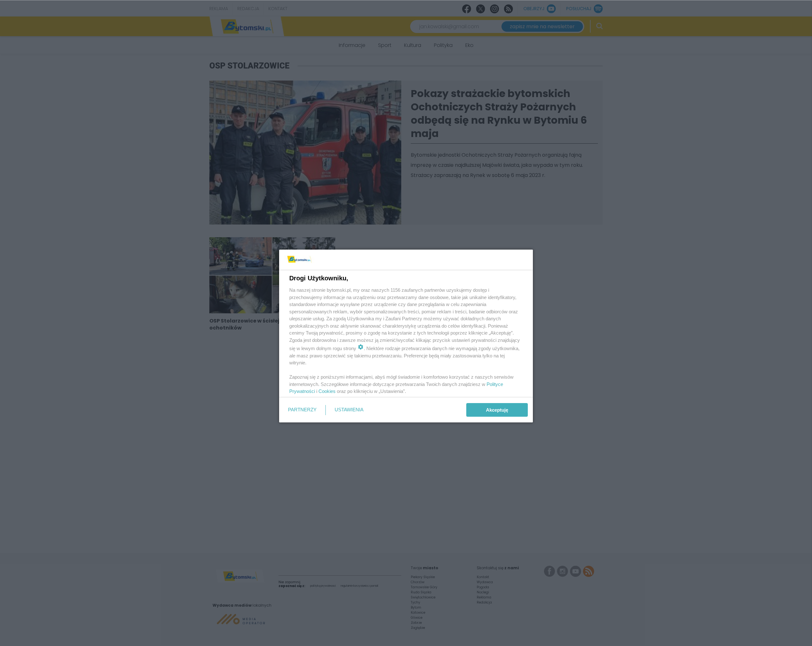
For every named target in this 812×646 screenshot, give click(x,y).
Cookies (327, 391)
